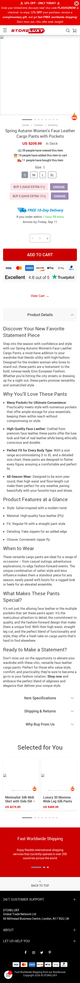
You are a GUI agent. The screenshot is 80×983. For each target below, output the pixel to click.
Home (25, 125)
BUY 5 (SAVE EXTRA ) (29, 196)
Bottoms (53, 125)
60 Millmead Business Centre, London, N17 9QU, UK (36, 918)
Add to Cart (40, 254)
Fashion (38, 125)
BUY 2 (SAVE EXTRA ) (29, 187)
